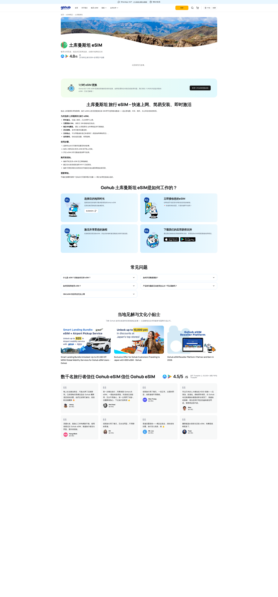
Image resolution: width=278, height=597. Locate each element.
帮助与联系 (156, 2)
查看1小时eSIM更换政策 (200, 88)
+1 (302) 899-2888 (140, 2)
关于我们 (84, 8)
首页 (76, 8)
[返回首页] (67, 8)
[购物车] (197, 8)
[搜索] (192, 8)
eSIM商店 (69, 15)
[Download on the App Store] (171, 239)
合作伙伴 (113, 8)
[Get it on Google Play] (187, 239)
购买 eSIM (94, 8)
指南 (103, 8)
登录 (181, 8)
